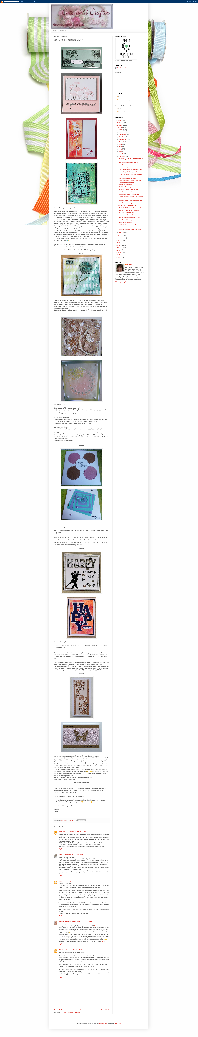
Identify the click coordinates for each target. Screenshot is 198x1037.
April (120, 151)
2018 (119, 243)
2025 (120, 123)
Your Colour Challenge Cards (128, 162)
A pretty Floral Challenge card (129, 210)
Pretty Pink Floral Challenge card (130, 207)
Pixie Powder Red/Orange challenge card (130, 174)
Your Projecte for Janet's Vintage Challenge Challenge (130, 181)
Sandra (129, 264)
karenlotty (62, 831)
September (123, 139)
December (122, 132)
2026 (120, 120)
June (120, 146)
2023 (119, 127)
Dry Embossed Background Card (130, 229)
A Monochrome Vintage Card (128, 189)
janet (60, 881)
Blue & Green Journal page (127, 178)
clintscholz (103, 1023)
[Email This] (77, 820)
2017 (119, 245)
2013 (119, 255)
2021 (119, 235)
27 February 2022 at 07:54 (76, 831)
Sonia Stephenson (65, 921)
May (120, 149)
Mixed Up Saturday (125, 184)
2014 (119, 252)
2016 (119, 247)
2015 (119, 250)
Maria (60, 854)
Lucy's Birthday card (126, 215)
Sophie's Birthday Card (126, 212)
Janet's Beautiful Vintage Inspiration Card (131, 197)
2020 (120, 238)
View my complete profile (124, 282)
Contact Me (63, 30)
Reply (60, 849)
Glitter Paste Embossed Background (131, 224)
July (120, 144)
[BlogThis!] (79, 820)
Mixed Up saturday (125, 164)
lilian (60, 949)
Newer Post (58, 1009)
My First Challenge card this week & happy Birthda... (131, 158)
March (121, 154)
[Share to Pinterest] (85, 820)
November (122, 134)
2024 (119, 125)
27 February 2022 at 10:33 (82, 921)
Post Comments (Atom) (71, 1012)
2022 (120, 130)
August (121, 142)
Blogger (118, 1023)
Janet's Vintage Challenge (127, 205)
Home (54, 30)
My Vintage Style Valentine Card (130, 194)
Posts (120, 97)
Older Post (105, 1009)
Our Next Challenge (125, 167)
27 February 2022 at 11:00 (72, 949)
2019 (119, 240)
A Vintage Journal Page (126, 191)
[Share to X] (81, 820)
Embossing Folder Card (127, 227)
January (121, 232)
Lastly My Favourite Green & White (130, 169)
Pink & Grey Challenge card (128, 172)
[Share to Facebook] (83, 820)
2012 (119, 257)
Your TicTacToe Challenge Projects (130, 200)
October (122, 137)
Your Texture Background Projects (130, 217)
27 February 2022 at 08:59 (72, 881)
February (122, 156)
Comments (122, 100)
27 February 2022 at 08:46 (73, 854)
